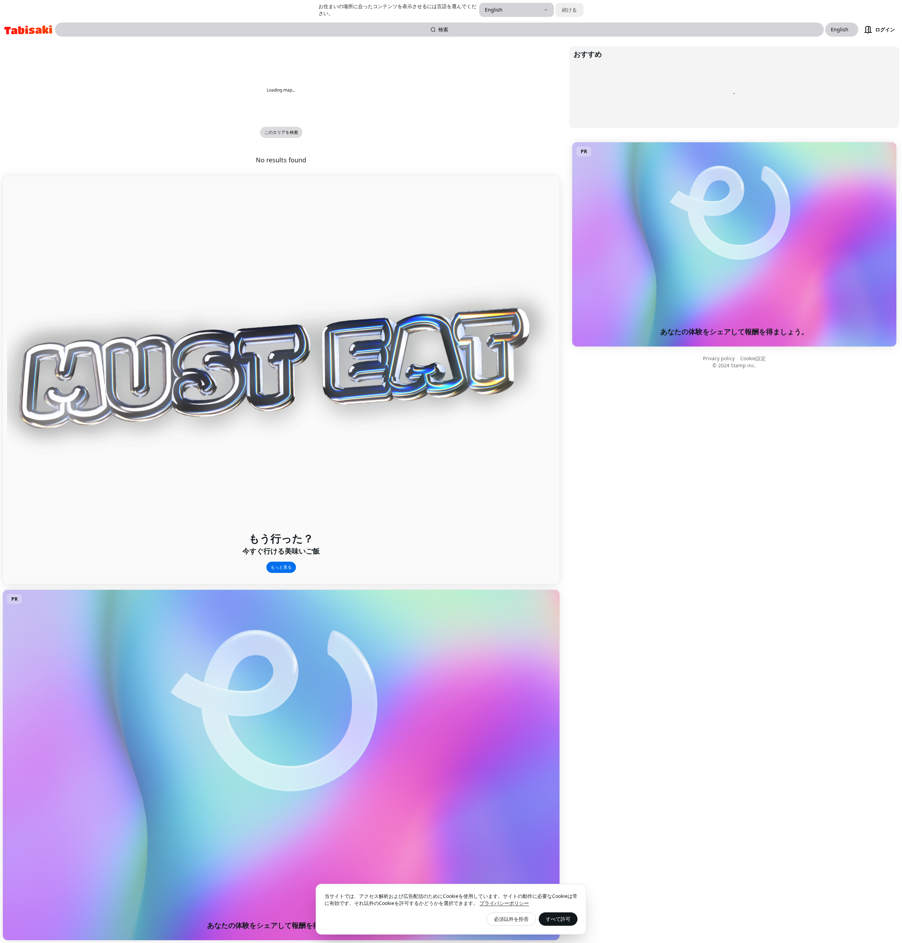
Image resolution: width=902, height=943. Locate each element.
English (493, 9)
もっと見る (281, 567)
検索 (443, 29)
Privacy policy (719, 358)
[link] (28, 29)
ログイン (885, 29)
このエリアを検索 (281, 132)
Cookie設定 (753, 358)
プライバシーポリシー (504, 903)
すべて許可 (558, 919)
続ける (569, 9)
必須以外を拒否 (511, 919)
